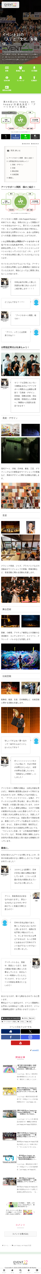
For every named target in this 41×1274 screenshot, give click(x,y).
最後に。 (12, 178)
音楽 (13, 168)
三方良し (22, 1021)
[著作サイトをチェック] (10, 1031)
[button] (35, 136)
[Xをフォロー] (30, 1031)
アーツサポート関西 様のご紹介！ (21, 158)
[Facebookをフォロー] (10, 1037)
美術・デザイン (17, 164)
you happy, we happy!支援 (12, 1018)
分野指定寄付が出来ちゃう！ (19, 161)
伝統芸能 (15, 174)
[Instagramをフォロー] (30, 1037)
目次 (12, 150)
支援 (29, 1021)
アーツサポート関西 (10, 1021)
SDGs (26, 1018)
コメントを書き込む (20, 1234)
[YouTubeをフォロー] (20, 1043)
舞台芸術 (15, 171)
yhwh (32, 1018)
